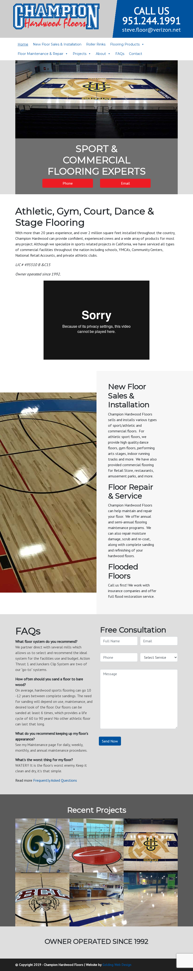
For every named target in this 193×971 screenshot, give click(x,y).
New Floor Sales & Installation (57, 44)
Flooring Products (125, 44)
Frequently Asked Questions (55, 780)
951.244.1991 (151, 20)
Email (125, 183)
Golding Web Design (116, 965)
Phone (68, 183)
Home (23, 44)
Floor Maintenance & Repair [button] (40, 54)
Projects (79, 54)
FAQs (119, 54)
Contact (135, 54)
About (101, 54)
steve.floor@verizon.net (151, 29)
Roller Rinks (95, 44)
